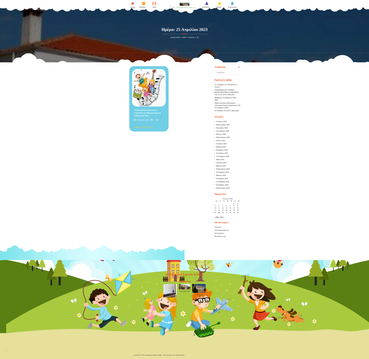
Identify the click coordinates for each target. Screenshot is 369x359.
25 (219, 212)
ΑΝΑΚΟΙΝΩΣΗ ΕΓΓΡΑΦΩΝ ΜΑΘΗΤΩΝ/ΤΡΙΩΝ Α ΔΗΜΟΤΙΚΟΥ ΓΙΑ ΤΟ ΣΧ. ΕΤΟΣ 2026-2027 (227, 92)
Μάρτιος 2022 (221, 175)
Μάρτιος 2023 (221, 166)
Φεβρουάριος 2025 (223, 137)
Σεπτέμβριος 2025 (222, 131)
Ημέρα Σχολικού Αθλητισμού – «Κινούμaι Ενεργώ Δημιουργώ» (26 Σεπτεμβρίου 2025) (227, 105)
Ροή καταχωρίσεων (222, 230)
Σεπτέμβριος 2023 (222, 156)
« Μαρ (217, 217)
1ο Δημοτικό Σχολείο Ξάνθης (184, 7)
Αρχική (132, 7)
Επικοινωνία (232, 7)
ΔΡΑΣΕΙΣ (142, 7)
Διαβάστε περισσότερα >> (144, 127)
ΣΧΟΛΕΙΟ (205, 7)
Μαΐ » (222, 217)
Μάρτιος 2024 (221, 147)
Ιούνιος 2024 (220, 140)
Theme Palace (180, 355)
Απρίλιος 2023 (221, 163)
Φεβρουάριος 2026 (223, 125)
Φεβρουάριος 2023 (223, 169)
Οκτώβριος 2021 (222, 178)
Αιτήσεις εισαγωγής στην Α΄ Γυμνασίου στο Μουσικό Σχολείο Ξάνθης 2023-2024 (147, 113)
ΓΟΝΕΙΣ (218, 7)
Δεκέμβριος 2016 (222, 185)
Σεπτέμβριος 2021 (222, 182)
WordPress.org (220, 236)
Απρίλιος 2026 (221, 121)
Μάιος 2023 (220, 159)
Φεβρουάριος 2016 (223, 188)
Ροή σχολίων (219, 233)
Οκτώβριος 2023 (222, 153)
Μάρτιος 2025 (221, 134)
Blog (154, 7)
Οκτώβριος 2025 (222, 128)
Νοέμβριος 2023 (222, 150)
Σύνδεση (218, 227)
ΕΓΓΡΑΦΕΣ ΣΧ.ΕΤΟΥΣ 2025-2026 (227, 111)
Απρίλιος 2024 (221, 144)
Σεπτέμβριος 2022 (222, 172)
